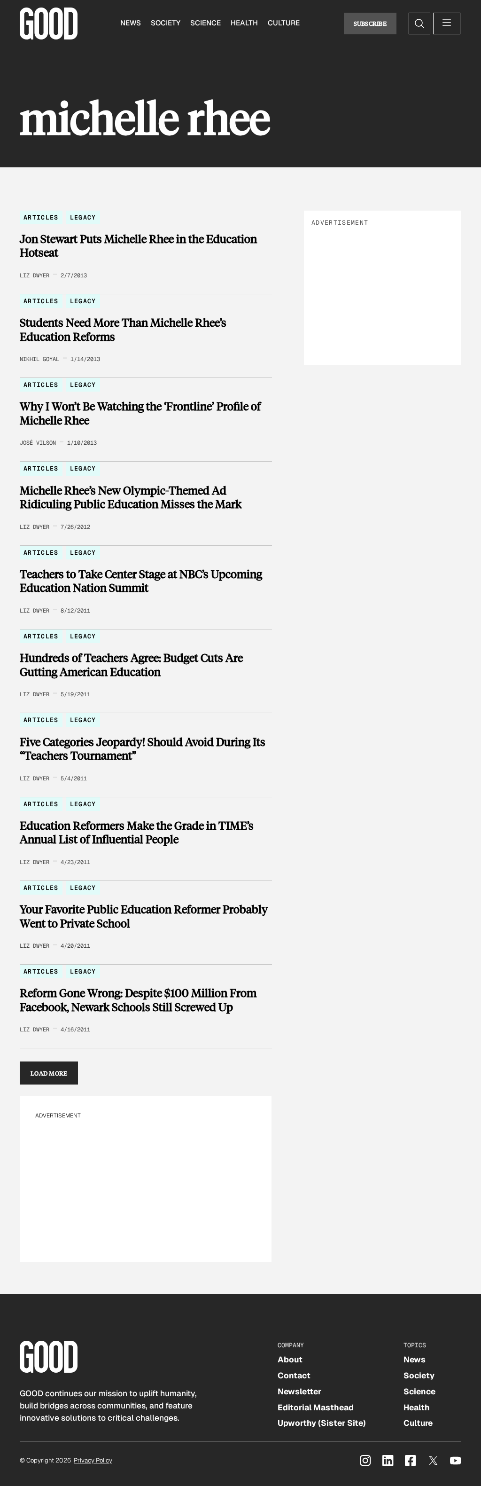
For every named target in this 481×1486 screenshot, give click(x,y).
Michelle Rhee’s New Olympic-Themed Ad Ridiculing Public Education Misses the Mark (130, 497)
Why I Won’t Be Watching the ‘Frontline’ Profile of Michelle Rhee (140, 413)
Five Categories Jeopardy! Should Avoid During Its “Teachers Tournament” (142, 749)
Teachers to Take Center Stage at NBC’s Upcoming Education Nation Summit (141, 581)
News (130, 23)
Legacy (83, 217)
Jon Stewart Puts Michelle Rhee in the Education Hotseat (138, 245)
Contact (294, 1375)
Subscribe (370, 23)
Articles (41, 217)
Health (244, 23)
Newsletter (299, 1391)
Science (205, 23)
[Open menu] (446, 23)
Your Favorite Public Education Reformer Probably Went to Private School (144, 916)
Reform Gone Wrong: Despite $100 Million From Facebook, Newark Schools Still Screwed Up (138, 1000)
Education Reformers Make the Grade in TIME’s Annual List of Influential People (137, 832)
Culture (284, 23)
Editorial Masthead (316, 1407)
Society (165, 23)
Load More (49, 1073)
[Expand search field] (419, 23)
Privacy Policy (93, 1460)
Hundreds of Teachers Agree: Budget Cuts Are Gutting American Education (131, 664)
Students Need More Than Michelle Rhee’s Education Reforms (123, 329)
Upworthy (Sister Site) (322, 1423)
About (290, 1359)
